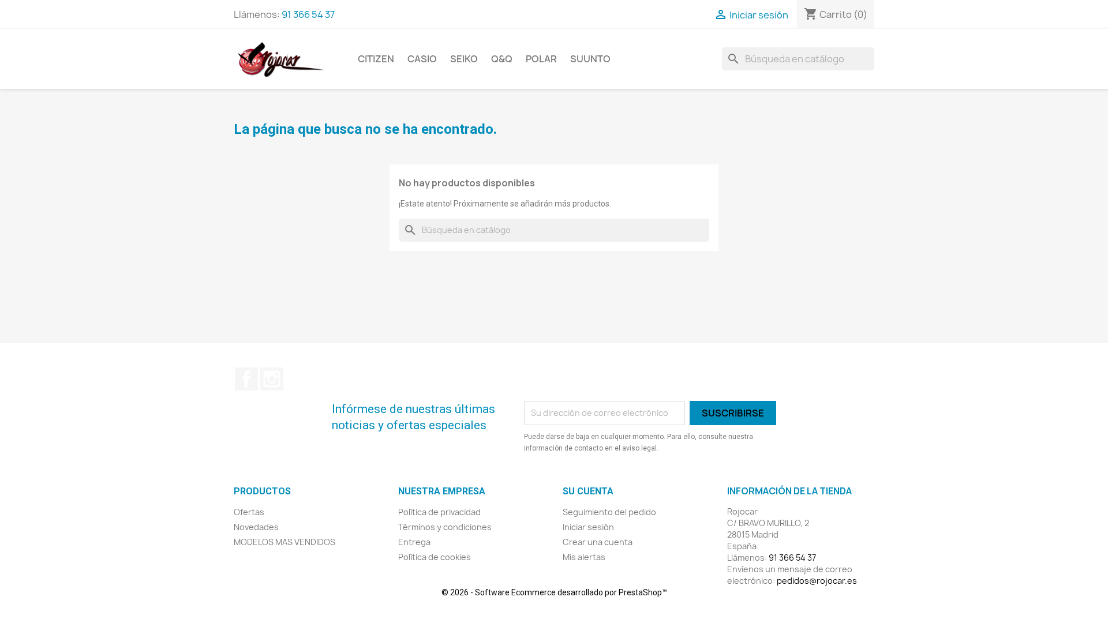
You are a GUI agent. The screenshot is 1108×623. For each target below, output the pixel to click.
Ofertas (249, 511)
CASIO (422, 58)
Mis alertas (584, 556)
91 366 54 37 (308, 14)
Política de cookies (434, 556)
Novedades (256, 526)
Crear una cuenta (597, 541)
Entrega (414, 541)
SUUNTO (590, 58)
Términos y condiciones (445, 526)
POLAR (541, 58)
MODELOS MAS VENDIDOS (284, 541)
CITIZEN (376, 58)
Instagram (271, 379)
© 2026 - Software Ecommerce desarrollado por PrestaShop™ (554, 592)
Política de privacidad (439, 511)
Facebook (246, 379)
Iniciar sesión (588, 526)
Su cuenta (588, 491)
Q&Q (501, 58)
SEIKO (464, 58)
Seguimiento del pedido (609, 511)
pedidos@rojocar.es (817, 580)
